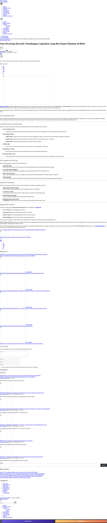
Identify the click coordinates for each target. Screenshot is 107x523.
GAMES (5, 9)
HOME (4, 6)
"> (0, 36)
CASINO (8, 509)
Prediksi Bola (6, 489)
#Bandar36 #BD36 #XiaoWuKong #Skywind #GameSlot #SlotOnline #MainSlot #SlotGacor (24, 229)
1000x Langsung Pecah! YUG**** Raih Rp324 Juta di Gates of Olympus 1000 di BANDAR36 (22, 473)
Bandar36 (28, 521)
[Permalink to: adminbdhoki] (1, 49)
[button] (1, 19)
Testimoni (5, 490)
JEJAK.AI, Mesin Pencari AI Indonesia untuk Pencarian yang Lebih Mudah (17, 255)
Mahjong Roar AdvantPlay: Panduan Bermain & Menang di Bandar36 (16, 326)
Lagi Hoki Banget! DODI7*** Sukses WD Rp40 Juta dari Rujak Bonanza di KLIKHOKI (21, 476)
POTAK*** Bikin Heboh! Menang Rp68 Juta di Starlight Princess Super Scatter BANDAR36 (22, 475)
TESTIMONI (6, 10)
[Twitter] (4, 68)
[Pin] (4, 72)
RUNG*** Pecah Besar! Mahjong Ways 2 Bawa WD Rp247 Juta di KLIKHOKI (19, 472)
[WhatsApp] (3, 73)
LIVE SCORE (6, 13)
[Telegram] (3, 70)
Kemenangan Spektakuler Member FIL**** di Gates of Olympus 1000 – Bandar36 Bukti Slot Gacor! (23, 308)
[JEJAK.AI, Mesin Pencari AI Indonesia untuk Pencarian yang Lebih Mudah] (20, 254)
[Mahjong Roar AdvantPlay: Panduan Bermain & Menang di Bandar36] (12, 324)
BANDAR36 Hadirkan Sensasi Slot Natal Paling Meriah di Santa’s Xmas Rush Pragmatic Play (22, 273)
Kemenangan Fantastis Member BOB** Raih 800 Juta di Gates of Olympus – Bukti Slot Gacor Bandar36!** (25, 290)
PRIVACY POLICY (8, 16)
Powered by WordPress (5, 497)
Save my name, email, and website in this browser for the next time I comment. (20, 367)
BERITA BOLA (7, 8)
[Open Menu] (1, 4)
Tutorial (8, 40)
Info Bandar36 (3, 40)
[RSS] (3, 495)
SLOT (7, 510)
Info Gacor (5, 486)
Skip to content (3, 0)
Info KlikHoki (6, 487)
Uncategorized (6, 492)
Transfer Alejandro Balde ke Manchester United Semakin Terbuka (15, 477)
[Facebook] (3, 66)
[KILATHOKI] (4, 2)
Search (1, 463)
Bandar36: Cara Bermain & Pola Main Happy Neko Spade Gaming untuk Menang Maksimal (21, 343)
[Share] (1, 56)
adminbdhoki (3, 51)
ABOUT (5, 14)
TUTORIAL (6, 12)
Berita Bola (5, 483)
